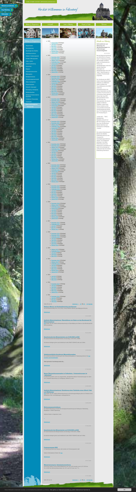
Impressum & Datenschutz (48, 1)
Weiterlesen (47, 312)
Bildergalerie (29, 74)
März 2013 (54, 279)
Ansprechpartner (30, 84)
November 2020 (55, 166)
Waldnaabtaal (4, 14)
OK (124, 490)
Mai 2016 (53, 242)
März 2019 (54, 195)
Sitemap (32, 1)
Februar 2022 (54, 138)
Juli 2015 (53, 252)
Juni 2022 (53, 131)
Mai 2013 (53, 278)
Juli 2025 (53, 65)
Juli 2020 (53, 173)
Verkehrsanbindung (31, 63)
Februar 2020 (54, 181)
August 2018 (54, 208)
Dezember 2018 (55, 203)
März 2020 (54, 180)
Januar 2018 (54, 218)
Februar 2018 (54, 216)
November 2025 (55, 58)
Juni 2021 (53, 154)
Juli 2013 (53, 276)
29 (84, 304)
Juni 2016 (53, 240)
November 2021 (55, 145)
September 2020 (55, 170)
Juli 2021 (53, 152)
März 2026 (54, 49)
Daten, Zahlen (29, 61)
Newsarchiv (30, 106)
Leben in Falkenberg (68, 24)
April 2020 (54, 178)
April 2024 (54, 89)
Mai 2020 (53, 176)
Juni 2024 (53, 86)
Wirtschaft (50, 24)
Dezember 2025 (55, 57)
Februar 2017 (54, 229)
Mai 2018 (53, 213)
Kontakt (37, 1)
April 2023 (54, 112)
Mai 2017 (53, 227)
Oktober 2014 (54, 262)
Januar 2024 (54, 94)
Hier (45, 323)
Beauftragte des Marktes (32, 51)
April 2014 (54, 267)
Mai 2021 (53, 155)
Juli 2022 (53, 129)
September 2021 (55, 149)
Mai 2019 (53, 192)
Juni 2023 (53, 109)
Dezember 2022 (55, 121)
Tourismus (104, 24)
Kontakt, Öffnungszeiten (32, 58)
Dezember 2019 (55, 185)
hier (61, 453)
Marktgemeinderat (30, 76)
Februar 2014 (54, 270)
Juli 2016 (53, 238)
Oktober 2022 (54, 124)
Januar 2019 (54, 199)
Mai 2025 (53, 67)
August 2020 (54, 171)
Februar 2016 (54, 245)
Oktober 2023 (54, 102)
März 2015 (54, 256)
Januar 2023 (54, 117)
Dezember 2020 (55, 165)
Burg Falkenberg (5, 10)
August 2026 (54, 42)
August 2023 (54, 105)
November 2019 (55, 187)
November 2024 (55, 78)
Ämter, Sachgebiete (31, 82)
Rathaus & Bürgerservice (32, 24)
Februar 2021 (54, 159)
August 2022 (54, 128)
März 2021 (54, 157)
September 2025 (55, 62)
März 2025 (54, 70)
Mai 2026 (53, 46)
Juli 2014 (53, 265)
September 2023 (55, 104)
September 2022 (55, 126)
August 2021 (54, 150)
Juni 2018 (53, 211)
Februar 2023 (54, 115)
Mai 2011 (53, 299)
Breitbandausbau (30, 92)
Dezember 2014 (55, 260)
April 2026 (54, 47)
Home (27, 1)
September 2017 (55, 224)
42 (87, 304)
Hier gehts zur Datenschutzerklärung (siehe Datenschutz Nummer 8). (70, 490)
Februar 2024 (54, 93)
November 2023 (55, 100)
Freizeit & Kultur (86, 24)
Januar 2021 (54, 160)
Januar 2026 (54, 52)
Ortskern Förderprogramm (32, 56)
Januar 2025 (54, 72)
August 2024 (54, 83)
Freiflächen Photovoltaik (32, 99)
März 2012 (54, 290)
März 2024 (54, 91)
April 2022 (54, 134)
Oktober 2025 (54, 60)
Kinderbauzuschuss (31, 53)
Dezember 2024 (55, 76)
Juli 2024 (53, 84)
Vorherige (74, 304)
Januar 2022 (54, 139)
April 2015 (54, 254)
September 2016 (55, 237)
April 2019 (54, 194)
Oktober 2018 (54, 205)
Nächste (90, 304)
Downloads (29, 101)
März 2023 (54, 114)
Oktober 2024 (54, 79)
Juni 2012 (53, 287)
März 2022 (54, 136)
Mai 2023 (53, 110)
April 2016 (54, 243)
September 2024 (55, 81)
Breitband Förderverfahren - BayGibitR (33, 95)
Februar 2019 (54, 197)
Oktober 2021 (54, 147)
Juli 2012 (53, 285)
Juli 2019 (53, 190)
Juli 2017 (53, 226)
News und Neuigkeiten (32, 104)
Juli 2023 (53, 107)
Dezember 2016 (55, 233)
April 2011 (53, 301)
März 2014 (54, 268)
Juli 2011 (53, 298)
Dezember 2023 (55, 99)
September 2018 (55, 206)
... (44, 418)
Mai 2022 (53, 133)
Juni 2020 (53, 175)
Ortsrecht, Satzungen (31, 87)
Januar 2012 (54, 292)
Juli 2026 (53, 44)
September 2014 (55, 263)
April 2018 (54, 215)
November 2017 (55, 222)
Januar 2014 (54, 272)
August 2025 (54, 63)
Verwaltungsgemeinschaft (32, 79)
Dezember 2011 (55, 296)
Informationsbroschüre (31, 71)
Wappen (28, 69)
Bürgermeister (29, 45)
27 (80, 304)
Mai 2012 (53, 289)
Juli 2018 (53, 210)
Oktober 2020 (54, 168)
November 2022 (55, 123)
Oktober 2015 (54, 249)
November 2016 (55, 235)
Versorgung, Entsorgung (32, 89)
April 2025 (54, 68)
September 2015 (55, 251)
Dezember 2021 (55, 144)
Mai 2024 (53, 88)
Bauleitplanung (29, 48)
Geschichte (28, 66)
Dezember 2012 (55, 284)
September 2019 (55, 189)
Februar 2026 (54, 51)
